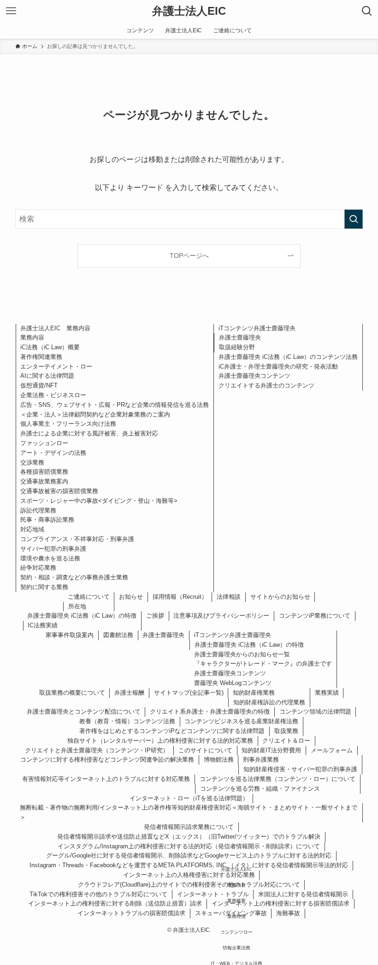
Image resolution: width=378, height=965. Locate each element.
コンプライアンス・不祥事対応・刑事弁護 (77, 539)
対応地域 (32, 529)
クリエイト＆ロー (286, 740)
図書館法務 (118, 634)
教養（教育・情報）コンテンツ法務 (127, 721)
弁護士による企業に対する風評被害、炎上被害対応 (89, 433)
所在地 (77, 606)
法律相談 (229, 596)
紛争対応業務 (38, 567)
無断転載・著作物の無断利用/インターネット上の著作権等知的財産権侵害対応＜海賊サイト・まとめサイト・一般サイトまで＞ (188, 812)
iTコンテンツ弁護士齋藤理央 (257, 328)
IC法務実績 (43, 625)
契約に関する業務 (44, 587)
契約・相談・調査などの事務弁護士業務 (74, 577)
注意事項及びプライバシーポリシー (221, 615)
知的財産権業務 (254, 692)
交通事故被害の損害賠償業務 (59, 491)
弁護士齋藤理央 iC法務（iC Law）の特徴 (81, 615)
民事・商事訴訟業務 (47, 519)
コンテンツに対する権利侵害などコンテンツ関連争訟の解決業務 (107, 759)
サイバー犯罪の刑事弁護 (53, 548)
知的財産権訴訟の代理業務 (269, 702)
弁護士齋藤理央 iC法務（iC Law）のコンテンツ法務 (288, 356)
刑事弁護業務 (261, 759)
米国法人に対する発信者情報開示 (303, 894)
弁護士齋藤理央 (240, 337)
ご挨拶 (155, 615)
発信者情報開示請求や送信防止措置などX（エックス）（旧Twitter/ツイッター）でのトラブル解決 (188, 836)
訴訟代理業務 (38, 510)
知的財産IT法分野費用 (271, 750)
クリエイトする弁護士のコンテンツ (266, 385)
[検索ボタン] (367, 11)
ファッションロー (44, 443)
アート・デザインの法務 (53, 452)
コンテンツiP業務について (314, 615)
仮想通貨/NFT (39, 385)
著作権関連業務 (41, 356)
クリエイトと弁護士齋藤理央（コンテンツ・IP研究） (97, 750)
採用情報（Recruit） (180, 596)
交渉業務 (32, 462)
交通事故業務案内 (44, 481)
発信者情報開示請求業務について (189, 826)
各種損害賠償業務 (44, 471)
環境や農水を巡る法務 (50, 558)
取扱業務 (286, 730)
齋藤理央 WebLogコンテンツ (233, 682)
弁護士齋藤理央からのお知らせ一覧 (242, 654)
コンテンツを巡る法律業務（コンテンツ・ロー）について (277, 778)
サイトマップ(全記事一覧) (189, 692)
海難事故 (288, 913)
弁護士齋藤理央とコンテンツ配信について (84, 711)
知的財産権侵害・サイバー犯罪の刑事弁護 (300, 769)
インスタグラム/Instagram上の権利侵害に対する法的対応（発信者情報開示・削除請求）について (189, 846)
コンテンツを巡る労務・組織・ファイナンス (260, 788)
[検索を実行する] (353, 219)
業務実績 (327, 692)
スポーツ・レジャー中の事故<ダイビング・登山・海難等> (98, 500)
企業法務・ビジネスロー (53, 395)
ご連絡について (89, 596)
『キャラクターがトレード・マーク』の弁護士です (263, 663)
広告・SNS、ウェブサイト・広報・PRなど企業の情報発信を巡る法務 (114, 404)
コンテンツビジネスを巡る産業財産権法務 (241, 721)
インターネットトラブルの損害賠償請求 (131, 913)
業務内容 (32, 337)
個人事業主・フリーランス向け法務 (68, 423)
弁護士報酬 (129, 692)
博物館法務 (219, 759)
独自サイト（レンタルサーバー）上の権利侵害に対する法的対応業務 (160, 740)
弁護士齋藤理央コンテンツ (254, 375)
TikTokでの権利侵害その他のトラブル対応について (98, 894)
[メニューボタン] (11, 11)
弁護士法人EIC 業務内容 (55, 328)
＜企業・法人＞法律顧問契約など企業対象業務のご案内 (95, 414)
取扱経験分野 (237, 347)
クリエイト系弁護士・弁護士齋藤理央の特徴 (210, 711)
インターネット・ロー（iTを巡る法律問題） (189, 798)
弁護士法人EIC (189, 11)
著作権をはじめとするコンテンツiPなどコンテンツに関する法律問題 (172, 730)
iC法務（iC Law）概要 (50, 347)
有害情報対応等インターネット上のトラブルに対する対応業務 (106, 778)
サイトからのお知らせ (280, 596)
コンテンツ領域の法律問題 (315, 711)
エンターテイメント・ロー (56, 366)
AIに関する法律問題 (47, 375)
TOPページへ (189, 255)
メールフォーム (332, 750)
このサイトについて (205, 750)
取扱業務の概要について (72, 692)
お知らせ (131, 596)
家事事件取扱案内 (70, 634)
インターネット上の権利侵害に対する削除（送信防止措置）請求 (115, 903)
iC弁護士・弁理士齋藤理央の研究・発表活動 (278, 366)
